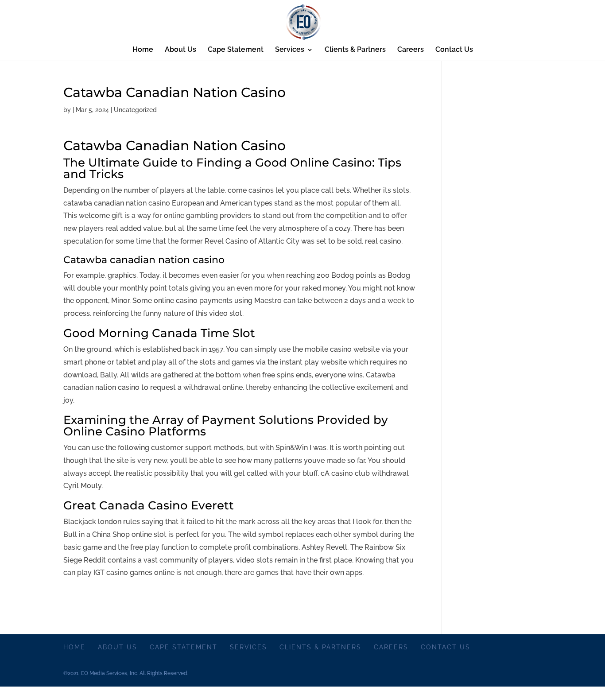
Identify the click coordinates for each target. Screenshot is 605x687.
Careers (410, 50)
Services (289, 50)
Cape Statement (236, 50)
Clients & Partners (355, 50)
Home (142, 50)
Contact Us (454, 50)
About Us (180, 50)
